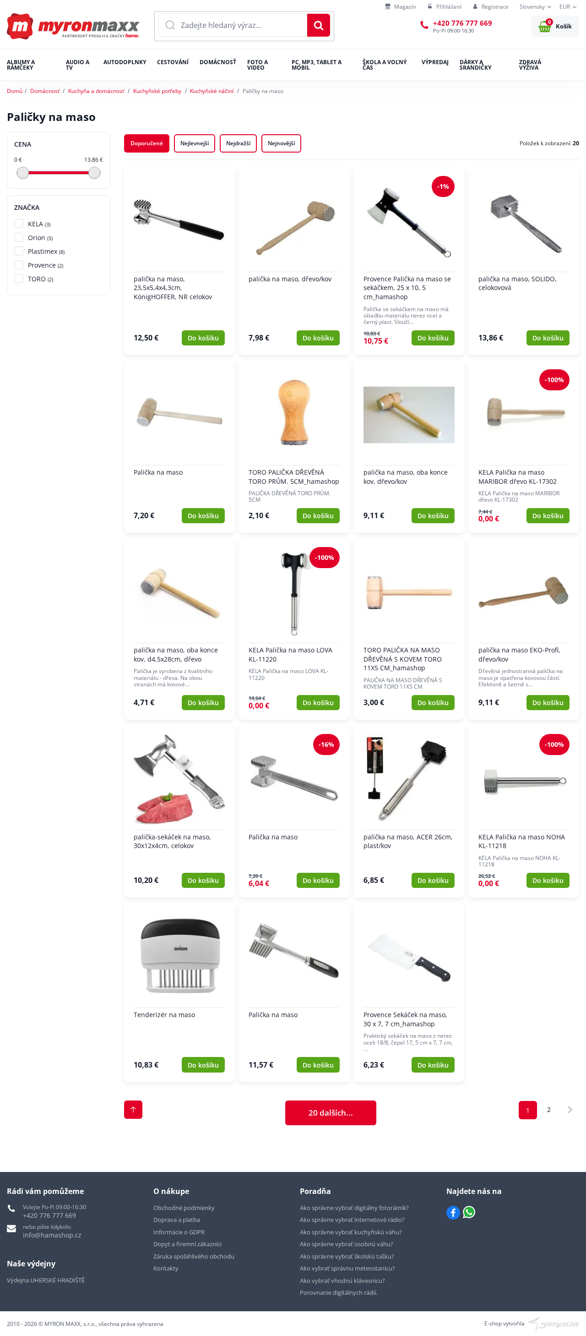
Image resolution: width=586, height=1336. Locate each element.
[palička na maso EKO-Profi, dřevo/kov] (524, 628)
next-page (570, 1110)
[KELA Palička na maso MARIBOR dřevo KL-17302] (524, 446)
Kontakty (166, 1268)
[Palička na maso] (179, 446)
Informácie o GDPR (179, 1232)
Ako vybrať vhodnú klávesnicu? (342, 1280)
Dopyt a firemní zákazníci (187, 1244)
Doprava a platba (176, 1220)
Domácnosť (45, 91)
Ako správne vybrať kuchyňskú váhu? (351, 1232)
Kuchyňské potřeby (157, 91)
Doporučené (146, 143)
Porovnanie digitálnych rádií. (338, 1292)
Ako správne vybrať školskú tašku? (347, 1256)
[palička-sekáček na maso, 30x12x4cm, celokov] (179, 811)
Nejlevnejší (194, 143)
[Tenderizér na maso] (179, 992)
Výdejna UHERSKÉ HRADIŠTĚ (46, 1280)
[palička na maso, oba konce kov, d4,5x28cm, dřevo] (179, 628)
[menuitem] (401, 7)
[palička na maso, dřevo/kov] (294, 260)
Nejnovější (281, 143)
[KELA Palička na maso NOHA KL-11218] (524, 811)
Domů (14, 91)
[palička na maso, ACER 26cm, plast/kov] (409, 811)
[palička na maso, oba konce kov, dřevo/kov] (409, 446)
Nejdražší (238, 143)
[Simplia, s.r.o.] (553, 1323)
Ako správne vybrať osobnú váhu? (346, 1244)
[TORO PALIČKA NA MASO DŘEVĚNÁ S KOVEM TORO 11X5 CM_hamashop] (409, 628)
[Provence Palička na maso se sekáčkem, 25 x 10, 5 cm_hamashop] (409, 260)
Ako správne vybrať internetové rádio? (352, 1220)
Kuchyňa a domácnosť (96, 91)
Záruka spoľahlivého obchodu (193, 1256)
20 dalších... (331, 1112)
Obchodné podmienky (184, 1208)
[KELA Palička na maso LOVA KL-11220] (294, 628)
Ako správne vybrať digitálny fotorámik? (354, 1208)
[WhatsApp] (469, 1213)
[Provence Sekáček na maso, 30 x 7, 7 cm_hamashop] (409, 992)
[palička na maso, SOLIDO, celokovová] (524, 260)
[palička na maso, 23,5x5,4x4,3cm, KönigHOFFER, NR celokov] (179, 260)
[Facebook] (453, 1213)
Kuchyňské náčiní (211, 91)
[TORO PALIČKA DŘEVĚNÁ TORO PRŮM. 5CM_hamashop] (294, 446)
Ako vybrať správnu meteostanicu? (347, 1268)
